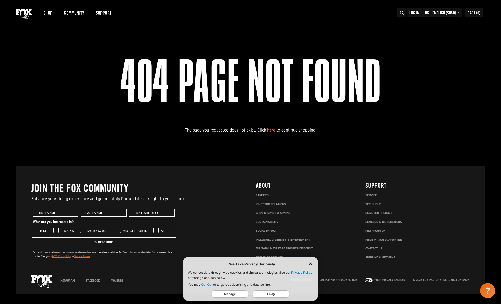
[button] (487, 290)
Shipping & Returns (380, 257)
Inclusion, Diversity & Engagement (283, 239)
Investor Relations (271, 204)
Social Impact (266, 231)
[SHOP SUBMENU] (55, 13)
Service (371, 195)
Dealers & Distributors (383, 222)
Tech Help (373, 204)
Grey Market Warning (273, 213)
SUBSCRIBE (103, 242)
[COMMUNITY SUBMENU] (87, 13)
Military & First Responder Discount (284, 248)
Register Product (378, 213)
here (271, 130)
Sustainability (267, 222)
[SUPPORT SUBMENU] (114, 13)
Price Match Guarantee (383, 239)
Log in (414, 12)
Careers (262, 195)
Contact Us (373, 248)
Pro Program (375, 231)
